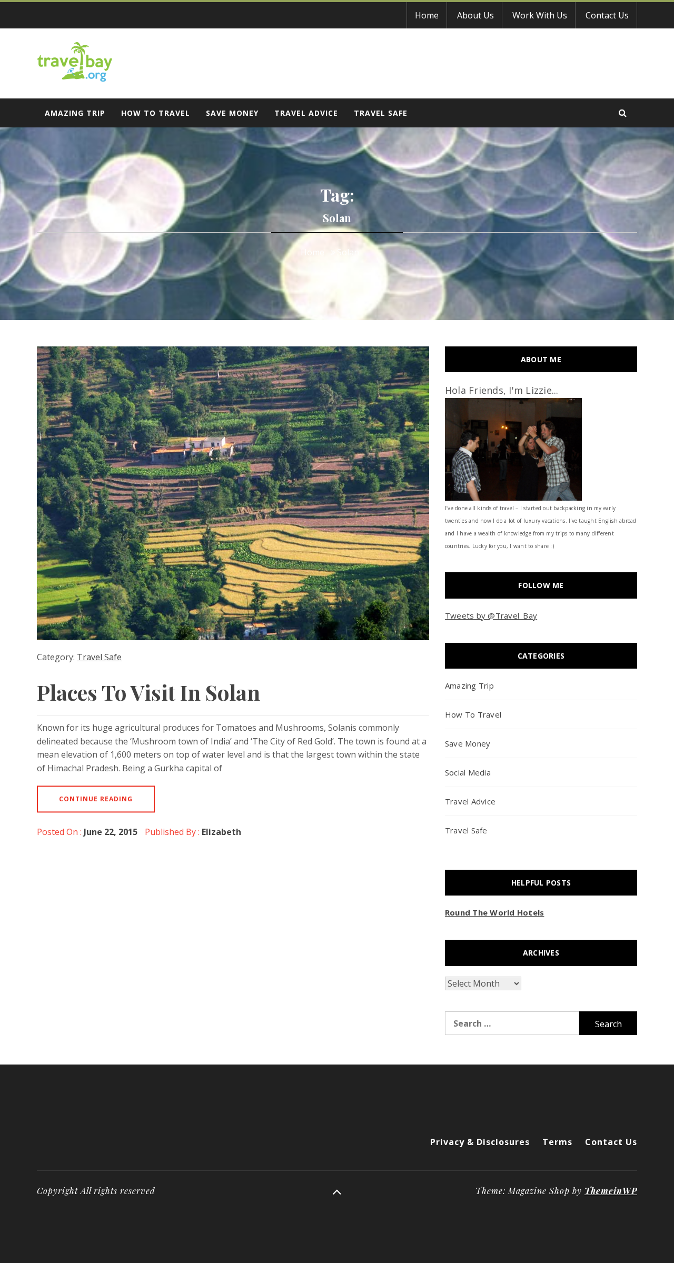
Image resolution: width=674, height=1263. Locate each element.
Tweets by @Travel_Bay (491, 615)
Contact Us (607, 15)
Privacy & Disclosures (480, 1142)
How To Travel (155, 113)
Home (427, 15)
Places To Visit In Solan (148, 692)
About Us (475, 15)
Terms (557, 1142)
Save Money (232, 113)
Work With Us (539, 15)
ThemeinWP (610, 1190)
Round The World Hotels (494, 912)
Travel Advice (306, 113)
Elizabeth (221, 832)
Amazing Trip (75, 113)
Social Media (468, 772)
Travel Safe (381, 113)
